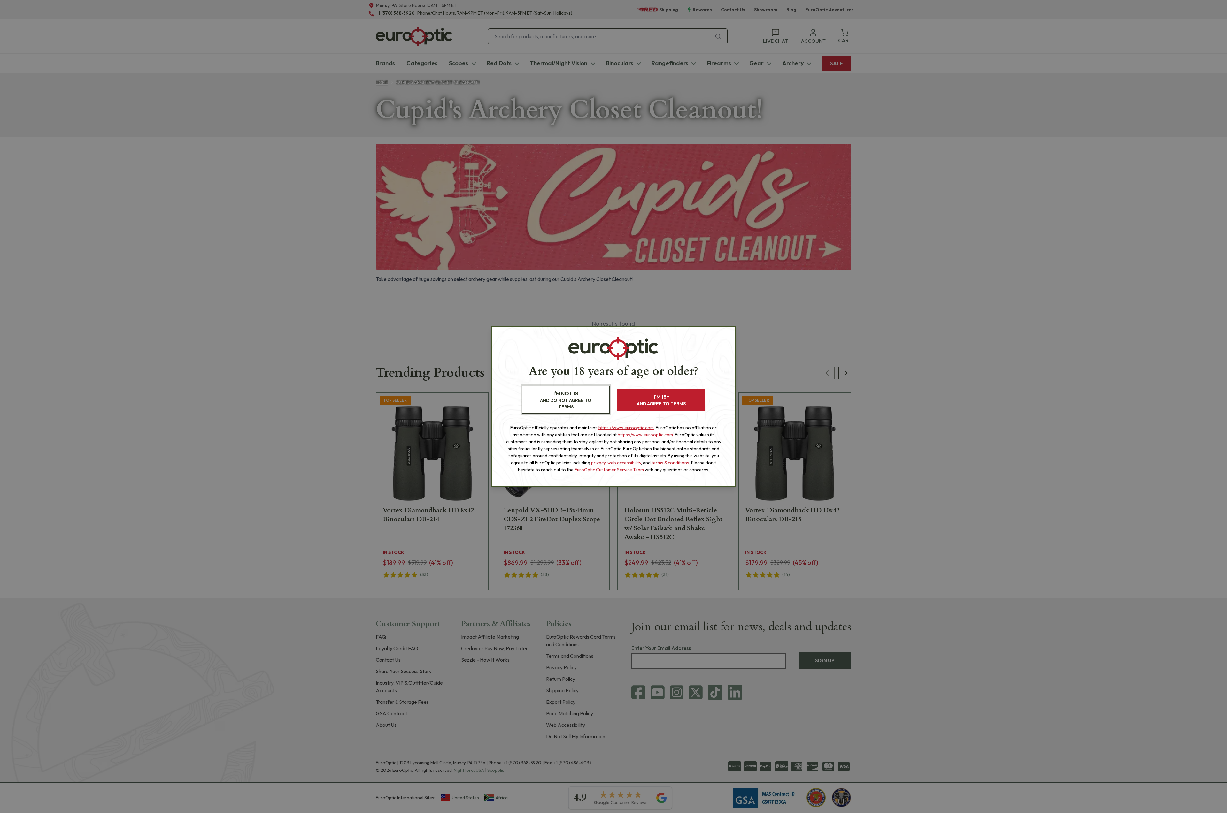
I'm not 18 (565, 400)
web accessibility (624, 463)
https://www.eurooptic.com (626, 427)
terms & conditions (670, 463)
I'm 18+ (661, 399)
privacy (598, 463)
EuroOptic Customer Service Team (609, 470)
